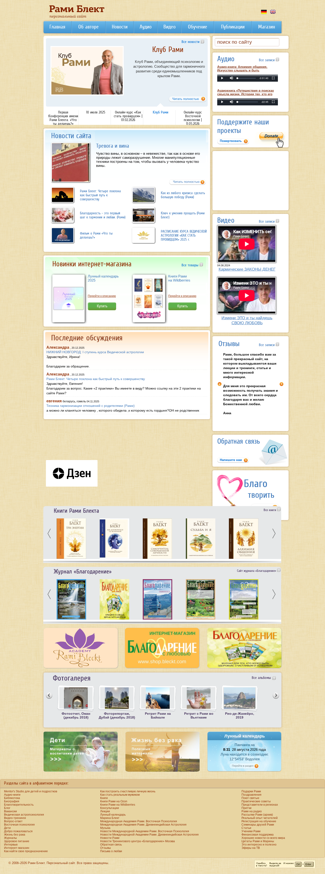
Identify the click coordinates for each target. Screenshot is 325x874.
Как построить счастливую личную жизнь (127, 791)
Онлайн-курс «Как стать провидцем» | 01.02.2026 (128, 116)
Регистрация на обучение (258, 821)
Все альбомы (261, 677)
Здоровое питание (16, 841)
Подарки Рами (251, 791)
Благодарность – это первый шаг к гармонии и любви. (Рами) (102, 215)
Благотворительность (19, 804)
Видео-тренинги (15, 818)
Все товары (191, 265)
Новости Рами (109, 838)
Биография (11, 801)
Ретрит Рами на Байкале (158, 715)
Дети (7, 828)
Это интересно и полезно (258, 844)
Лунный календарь (113, 814)
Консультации (109, 808)
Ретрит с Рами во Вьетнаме (198, 715)
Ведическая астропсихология (24, 814)
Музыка (105, 828)
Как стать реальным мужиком (120, 794)
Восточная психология (19, 824)
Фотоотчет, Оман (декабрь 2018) (76, 715)
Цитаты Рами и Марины (257, 841)
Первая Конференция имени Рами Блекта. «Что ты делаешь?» (63, 117)
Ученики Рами (251, 831)
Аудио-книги (12, 794)
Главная (57, 27)
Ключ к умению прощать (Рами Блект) (183, 215)
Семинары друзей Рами (257, 824)
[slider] (246, 78)
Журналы (10, 838)
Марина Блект (109, 818)
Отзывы (105, 848)
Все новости (190, 41)
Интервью (11, 844)
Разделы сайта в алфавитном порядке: (36, 783)
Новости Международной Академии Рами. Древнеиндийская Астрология (149, 834)
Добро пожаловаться (18, 831)
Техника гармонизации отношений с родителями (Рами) (90, 406)
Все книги (270, 510)
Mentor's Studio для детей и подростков (30, 791)
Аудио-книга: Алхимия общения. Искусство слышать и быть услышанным (242, 70)
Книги (104, 798)
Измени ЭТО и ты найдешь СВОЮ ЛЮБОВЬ (247, 320)
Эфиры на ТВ (250, 848)
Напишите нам (231, 460)
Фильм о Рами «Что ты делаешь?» (96, 235)
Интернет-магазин (16, 848)
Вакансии (10, 811)
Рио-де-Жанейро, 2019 (239, 715)
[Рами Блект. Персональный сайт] (76, 17)
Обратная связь (111, 844)
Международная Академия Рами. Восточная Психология (138, 821)
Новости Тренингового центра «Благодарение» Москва (137, 841)
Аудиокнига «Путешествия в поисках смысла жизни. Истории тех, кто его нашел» (245, 94)
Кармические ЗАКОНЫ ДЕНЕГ (247, 269)
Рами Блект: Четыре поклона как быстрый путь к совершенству (100, 195)
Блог (7, 808)
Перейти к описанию (102, 296)
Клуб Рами (160, 112)
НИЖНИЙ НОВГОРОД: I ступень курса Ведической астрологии (95, 352)
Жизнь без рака (14, 834)
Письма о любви (111, 851)
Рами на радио (251, 811)
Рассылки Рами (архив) (257, 814)
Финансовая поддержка (257, 834)
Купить (102, 306)
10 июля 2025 (95, 112)
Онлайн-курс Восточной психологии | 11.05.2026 (168, 53)
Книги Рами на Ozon (113, 801)
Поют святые (250, 798)
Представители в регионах (259, 804)
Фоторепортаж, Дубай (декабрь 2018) (117, 715)
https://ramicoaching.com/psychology (180, 87)
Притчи (246, 808)
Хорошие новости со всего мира (263, 838)
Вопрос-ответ (13, 821)
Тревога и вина (112, 145)
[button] (231, 78)
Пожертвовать (231, 141)
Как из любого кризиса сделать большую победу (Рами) (183, 195)
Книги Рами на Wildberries (179, 278)
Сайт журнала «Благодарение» (257, 571)
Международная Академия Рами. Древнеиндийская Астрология (143, 824)
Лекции (105, 811)
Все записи (267, 60)
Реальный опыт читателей (259, 818)
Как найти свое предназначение (26, 851)
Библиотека (12, 798)
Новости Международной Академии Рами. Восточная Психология (144, 831)
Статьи (246, 828)
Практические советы (256, 801)
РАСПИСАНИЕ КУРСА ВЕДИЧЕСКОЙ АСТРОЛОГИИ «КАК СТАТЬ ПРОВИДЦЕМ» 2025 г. (184, 235)
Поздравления (251, 794)
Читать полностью (186, 181)
